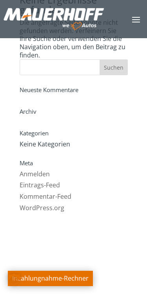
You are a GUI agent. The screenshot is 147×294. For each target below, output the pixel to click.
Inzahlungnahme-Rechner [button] (50, 278)
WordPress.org (42, 207)
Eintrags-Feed (40, 185)
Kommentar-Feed (45, 196)
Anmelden (35, 174)
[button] (14, 280)
